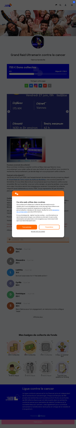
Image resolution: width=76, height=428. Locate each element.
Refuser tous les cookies (38, 231)
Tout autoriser (26, 227)
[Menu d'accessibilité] (74, 2)
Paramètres (49, 227)
